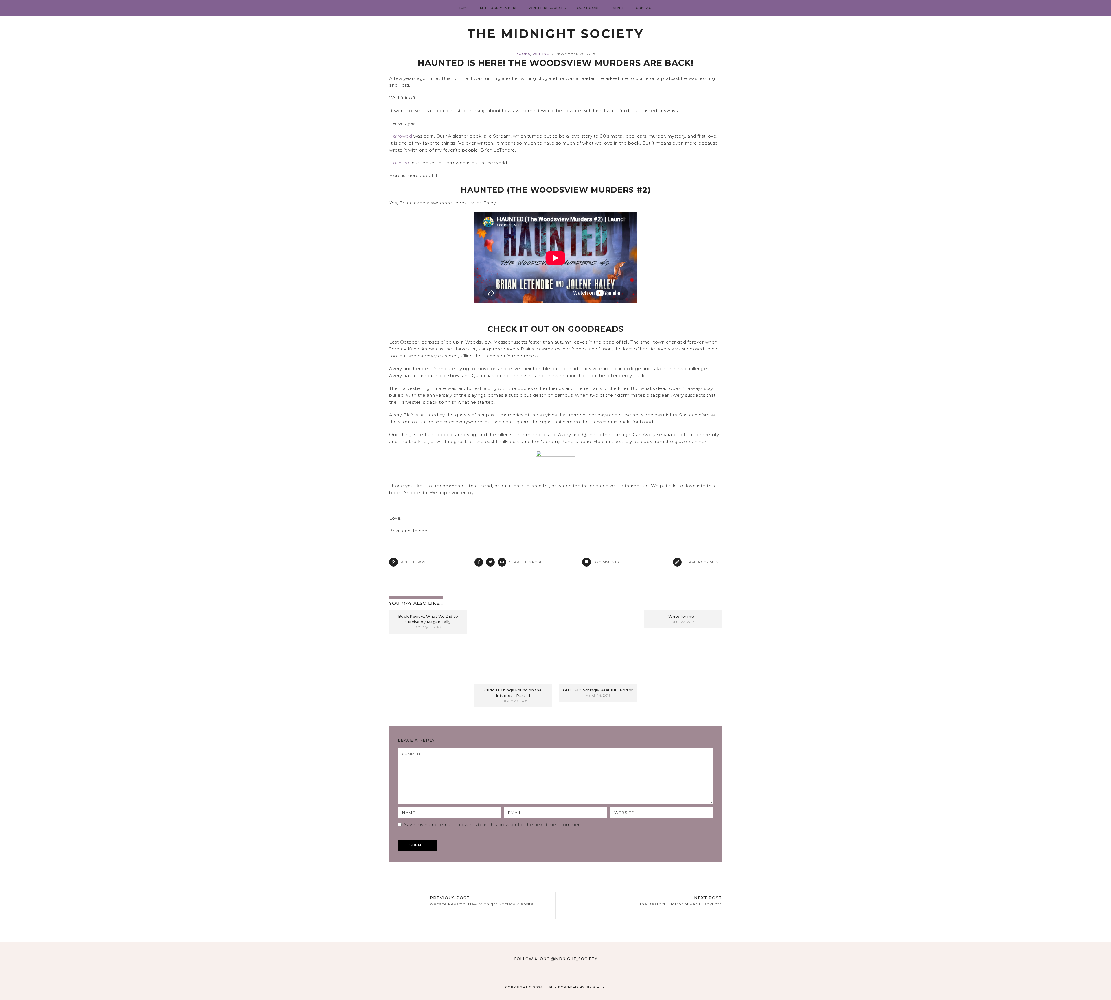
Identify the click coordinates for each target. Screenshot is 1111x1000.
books (523, 54)
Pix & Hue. (596, 987)
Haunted (399, 162)
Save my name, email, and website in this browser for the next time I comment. (494, 824)
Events (618, 8)
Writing (540, 54)
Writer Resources (547, 8)
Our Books (588, 8)
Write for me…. (683, 616)
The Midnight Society (555, 33)
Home (463, 8)
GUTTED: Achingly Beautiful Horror (598, 690)
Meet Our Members (499, 8)
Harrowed (400, 136)
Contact (644, 8)
